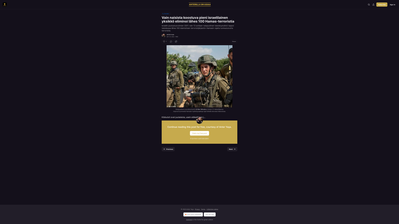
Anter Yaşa (170, 34)
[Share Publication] (373, 4)
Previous (169, 149)
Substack (189, 220)
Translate (166, 13)
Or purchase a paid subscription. (199, 138)
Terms (203, 209)
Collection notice (212, 209)
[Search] (369, 4)
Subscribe (382, 5)
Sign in (392, 5)
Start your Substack (194, 214)
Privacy (197, 209)
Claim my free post (199, 133)
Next (231, 149)
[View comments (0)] (171, 41)
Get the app (210, 214)
